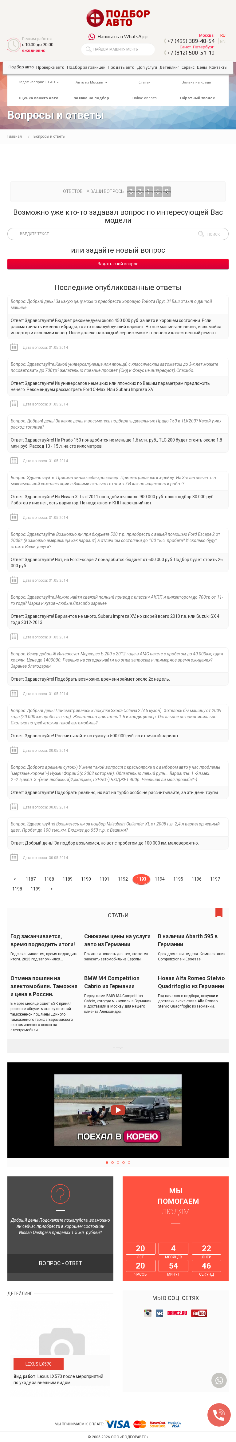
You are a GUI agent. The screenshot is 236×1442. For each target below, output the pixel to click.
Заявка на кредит (197, 82)
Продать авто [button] (121, 67)
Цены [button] (202, 67)
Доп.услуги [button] (147, 67)
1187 (31, 879)
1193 (141, 879)
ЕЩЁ (118, 1046)
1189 (68, 879)
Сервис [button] (188, 67)
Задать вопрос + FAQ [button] (37, 82)
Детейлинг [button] (169, 67)
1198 (17, 888)
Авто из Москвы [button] (90, 82)
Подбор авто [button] (21, 67)
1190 (86, 879)
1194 (160, 879)
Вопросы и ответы (49, 136)
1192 (123, 879)
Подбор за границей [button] (86, 67)
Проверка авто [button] (50, 67)
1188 (49, 879)
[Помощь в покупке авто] (118, 17)
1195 (178, 879)
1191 (104, 879)
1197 (215, 879)
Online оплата (144, 98)
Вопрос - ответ (60, 1263)
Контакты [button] (218, 67)
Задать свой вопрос (118, 263)
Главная (14, 136)
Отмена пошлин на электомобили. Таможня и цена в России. (43, 986)
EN (223, 41)
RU (223, 35)
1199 (36, 888)
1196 (197, 879)
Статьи (145, 82)
